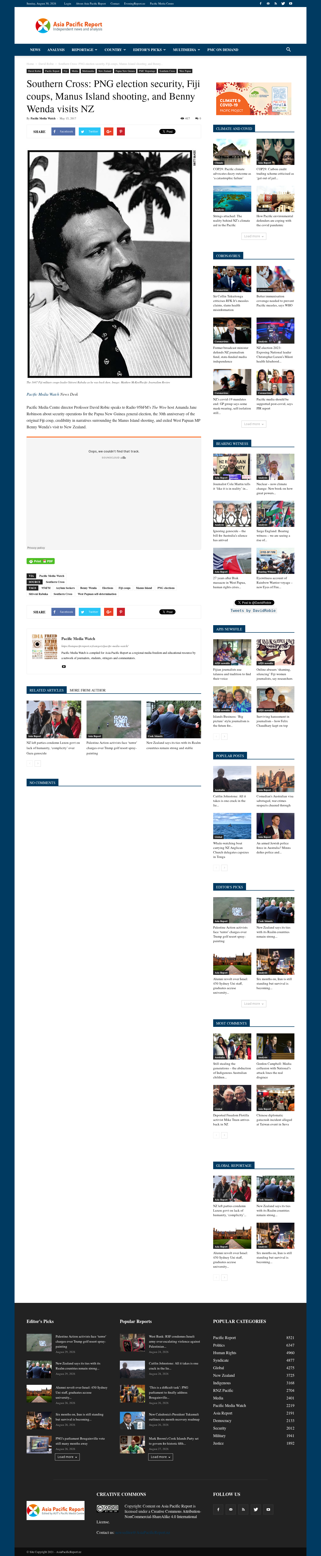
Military (219, 1435)
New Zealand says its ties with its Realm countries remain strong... (273, 932)
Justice (218, 1443)
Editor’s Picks (147, 49)
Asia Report (34, 736)
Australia (220, 790)
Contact (115, 3)
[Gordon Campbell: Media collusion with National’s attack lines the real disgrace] (276, 1046)
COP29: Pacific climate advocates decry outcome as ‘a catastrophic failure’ (232, 173)
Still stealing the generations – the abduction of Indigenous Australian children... (232, 1070)
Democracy (222, 1420)
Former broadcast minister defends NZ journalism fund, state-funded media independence (230, 354)
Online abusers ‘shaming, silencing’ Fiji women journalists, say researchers (274, 674)
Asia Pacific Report (176, 1505)
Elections (107, 588)
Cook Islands (155, 736)
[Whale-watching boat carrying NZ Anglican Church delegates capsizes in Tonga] (232, 826)
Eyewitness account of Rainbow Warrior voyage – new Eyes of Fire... (275, 582)
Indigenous (222, 1382)
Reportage (82, 49)
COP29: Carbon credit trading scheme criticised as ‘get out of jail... (275, 173)
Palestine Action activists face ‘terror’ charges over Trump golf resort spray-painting (112, 747)
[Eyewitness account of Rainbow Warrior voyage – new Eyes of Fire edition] (276, 561)
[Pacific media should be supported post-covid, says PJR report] (276, 382)
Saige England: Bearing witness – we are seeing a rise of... (273, 535)
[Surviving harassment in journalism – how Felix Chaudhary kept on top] (276, 699)
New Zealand (104, 71)
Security (219, 1428)
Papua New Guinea (125, 71)
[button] (288, 50)
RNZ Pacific (223, 1390)
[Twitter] (283, 4)
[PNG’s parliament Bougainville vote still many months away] (39, 1444)
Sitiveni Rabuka (38, 594)
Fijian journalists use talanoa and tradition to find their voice (232, 674)
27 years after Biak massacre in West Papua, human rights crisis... (229, 582)
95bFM (46, 588)
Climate (219, 162)
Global (218, 837)
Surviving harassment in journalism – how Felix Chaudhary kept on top (273, 721)
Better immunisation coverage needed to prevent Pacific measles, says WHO (275, 300)
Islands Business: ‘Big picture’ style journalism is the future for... (231, 721)
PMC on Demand (222, 49)
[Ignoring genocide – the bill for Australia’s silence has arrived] (232, 514)
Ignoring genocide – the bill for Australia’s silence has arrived (230, 535)
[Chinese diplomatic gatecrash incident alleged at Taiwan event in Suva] (276, 1098)
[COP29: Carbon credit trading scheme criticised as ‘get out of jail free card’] (276, 152)
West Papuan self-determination (97, 594)
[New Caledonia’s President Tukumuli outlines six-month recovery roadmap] (132, 1420)
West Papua (185, 71)
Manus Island (144, 588)
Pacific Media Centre (162, 3)
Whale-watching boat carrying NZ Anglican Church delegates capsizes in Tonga (231, 850)
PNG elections (166, 588)
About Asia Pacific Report (91, 3)
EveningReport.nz (134, 3)
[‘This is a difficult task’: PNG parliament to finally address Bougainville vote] (132, 1393)
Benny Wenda (88, 588)
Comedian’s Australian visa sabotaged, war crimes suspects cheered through (275, 800)
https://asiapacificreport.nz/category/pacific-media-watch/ (94, 646)
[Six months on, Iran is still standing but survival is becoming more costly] (276, 962)
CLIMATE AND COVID (234, 128)
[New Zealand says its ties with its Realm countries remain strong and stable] (173, 719)
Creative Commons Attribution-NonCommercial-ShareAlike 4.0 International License (149, 1516)
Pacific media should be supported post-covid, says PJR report (275, 403)
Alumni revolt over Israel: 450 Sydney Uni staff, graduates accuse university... (230, 986)
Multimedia (184, 49)
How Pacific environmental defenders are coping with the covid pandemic (275, 220)
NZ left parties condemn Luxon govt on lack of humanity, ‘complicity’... (229, 1210)
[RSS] (275, 4)
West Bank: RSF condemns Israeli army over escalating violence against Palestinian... (174, 1341)
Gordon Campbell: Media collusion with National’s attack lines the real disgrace (274, 1070)
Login (67, 3)
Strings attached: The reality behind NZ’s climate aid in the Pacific (231, 220)
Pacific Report (52, 71)
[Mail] (268, 4)
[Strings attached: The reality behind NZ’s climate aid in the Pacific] (232, 199)
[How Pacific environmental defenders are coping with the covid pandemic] (276, 199)
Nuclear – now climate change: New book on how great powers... (275, 488)
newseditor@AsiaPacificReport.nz (142, 1532)
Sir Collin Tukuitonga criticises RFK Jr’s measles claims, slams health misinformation (231, 303)
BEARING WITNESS (232, 443)
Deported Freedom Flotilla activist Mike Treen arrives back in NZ (231, 1119)
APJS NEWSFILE (229, 629)
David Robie (34, 71)
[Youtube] (290, 4)
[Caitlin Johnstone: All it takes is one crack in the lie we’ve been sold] (232, 779)
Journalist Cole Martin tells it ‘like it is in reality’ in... (231, 486)
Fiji (65, 71)
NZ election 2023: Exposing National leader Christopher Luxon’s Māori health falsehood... (275, 354)
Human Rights (224, 1352)
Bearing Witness (267, 571)
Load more (252, 236)
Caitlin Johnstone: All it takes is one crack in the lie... (229, 800)
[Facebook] (260, 4)
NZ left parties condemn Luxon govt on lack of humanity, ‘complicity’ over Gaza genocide (53, 747)
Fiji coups (124, 588)
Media (75, 71)
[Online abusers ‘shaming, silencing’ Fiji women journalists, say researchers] (276, 652)
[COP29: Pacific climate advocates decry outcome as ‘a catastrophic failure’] (232, 152)
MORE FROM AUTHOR (88, 690)
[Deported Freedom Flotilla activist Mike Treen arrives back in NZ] (232, 1098)
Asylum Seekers (65, 588)
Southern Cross (167, 71)
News (35, 49)
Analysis (56, 49)
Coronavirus (221, 290)
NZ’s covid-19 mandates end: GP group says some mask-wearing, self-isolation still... (232, 406)
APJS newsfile (222, 663)
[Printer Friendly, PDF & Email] (41, 561)
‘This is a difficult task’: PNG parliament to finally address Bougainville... (168, 1392)
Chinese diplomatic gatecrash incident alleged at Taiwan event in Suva (274, 1119)
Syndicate (221, 1360)
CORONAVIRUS (228, 255)
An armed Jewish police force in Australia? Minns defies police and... (274, 847)
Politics (219, 1345)
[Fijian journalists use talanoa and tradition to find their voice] (232, 652)
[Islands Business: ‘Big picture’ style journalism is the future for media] (232, 699)
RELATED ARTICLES (47, 690)
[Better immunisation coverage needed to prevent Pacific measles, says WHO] (276, 279)
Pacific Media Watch (43, 118)
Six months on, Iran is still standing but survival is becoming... (274, 983)
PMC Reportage (147, 71)
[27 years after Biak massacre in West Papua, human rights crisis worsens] (232, 561)
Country (113, 49)
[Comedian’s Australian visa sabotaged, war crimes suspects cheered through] (276, 779)
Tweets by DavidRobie (253, 610)
